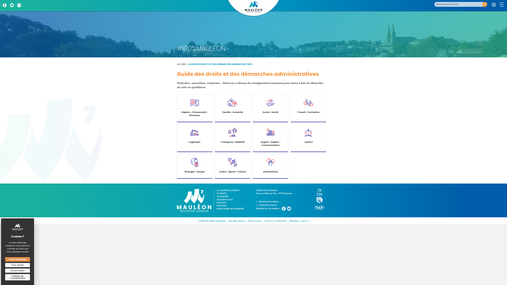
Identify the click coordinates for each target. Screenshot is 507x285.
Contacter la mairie (268, 204)
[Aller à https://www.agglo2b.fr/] (321, 207)
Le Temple (222, 193)
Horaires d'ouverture (269, 201)
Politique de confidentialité (276, 221)
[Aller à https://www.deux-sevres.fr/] (321, 200)
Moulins (221, 202)
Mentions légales (255, 221)
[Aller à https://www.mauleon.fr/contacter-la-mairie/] (19, 5)
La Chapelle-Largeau (228, 190)
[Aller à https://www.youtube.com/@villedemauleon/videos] (12, 5)
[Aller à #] (494, 5)
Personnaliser (18, 270)
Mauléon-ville (225, 199)
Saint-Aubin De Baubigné (230, 208)
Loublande (223, 196)
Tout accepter (18, 259)
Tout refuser (17, 265)
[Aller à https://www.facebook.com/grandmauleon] (5, 5)
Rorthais (222, 205)
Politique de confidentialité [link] (17, 277)
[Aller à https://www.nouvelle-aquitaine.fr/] (321, 192)
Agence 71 (305, 221)
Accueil (181, 64)
